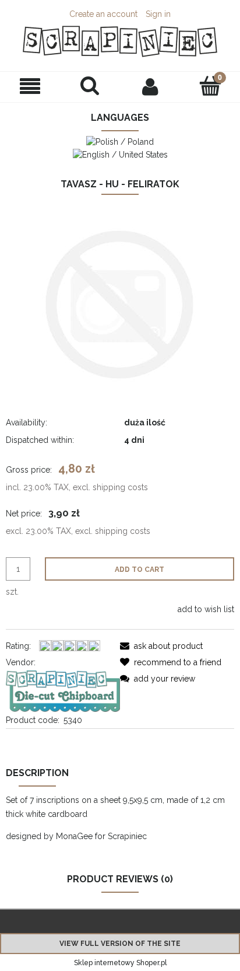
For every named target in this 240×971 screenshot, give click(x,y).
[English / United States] (120, 153)
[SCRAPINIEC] (63, 690)
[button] (30, 87)
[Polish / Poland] (120, 141)
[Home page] (120, 41)
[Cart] (210, 86)
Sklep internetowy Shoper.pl (120, 963)
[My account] (150, 86)
